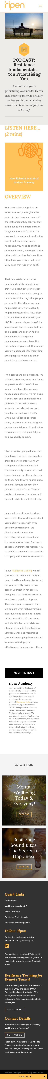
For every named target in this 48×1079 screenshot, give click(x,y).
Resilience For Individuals (16, 917)
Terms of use (37, 1073)
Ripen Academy (12, 911)
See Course (14, 1009)
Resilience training (22, 570)
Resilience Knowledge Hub (17, 922)
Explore (24, 814)
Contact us (14, 1034)
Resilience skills (23, 702)
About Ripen (11, 900)
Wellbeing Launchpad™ (16, 906)
